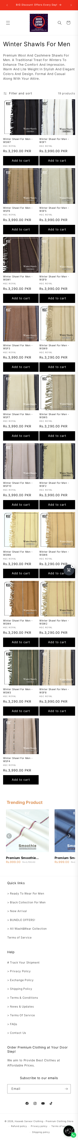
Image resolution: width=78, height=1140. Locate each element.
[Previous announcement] (7, 5)
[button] (8, 22)
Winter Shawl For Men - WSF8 (54, 691)
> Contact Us (16, 1033)
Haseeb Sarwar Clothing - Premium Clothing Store (44, 1121)
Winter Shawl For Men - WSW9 (54, 347)
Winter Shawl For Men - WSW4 (18, 622)
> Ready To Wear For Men (25, 893)
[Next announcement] (71, 5)
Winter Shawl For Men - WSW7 (18, 140)
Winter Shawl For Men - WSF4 (18, 760)
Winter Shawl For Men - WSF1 (54, 140)
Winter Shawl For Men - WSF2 (54, 484)
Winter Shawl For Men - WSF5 (54, 209)
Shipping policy (41, 1132)
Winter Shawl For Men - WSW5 (54, 416)
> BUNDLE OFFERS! (21, 920)
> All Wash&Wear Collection (27, 928)
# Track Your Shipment (23, 962)
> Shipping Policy (19, 989)
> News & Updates (20, 1006)
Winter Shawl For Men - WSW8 (18, 553)
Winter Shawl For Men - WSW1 (18, 278)
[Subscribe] (66, 1089)
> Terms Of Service (21, 1015)
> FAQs (12, 1024)
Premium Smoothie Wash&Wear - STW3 (22, 858)
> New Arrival (17, 911)
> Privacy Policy (19, 971)
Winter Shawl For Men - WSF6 (18, 209)
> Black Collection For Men (26, 902)
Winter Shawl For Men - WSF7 (18, 416)
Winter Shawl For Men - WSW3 (18, 691)
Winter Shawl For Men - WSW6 (54, 553)
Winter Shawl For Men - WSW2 (54, 622)
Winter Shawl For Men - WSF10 (18, 484)
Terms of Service (19, 937)
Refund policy (19, 1126)
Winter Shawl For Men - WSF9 (54, 278)
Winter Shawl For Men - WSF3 (18, 347)
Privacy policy (39, 1126)
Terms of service (61, 1126)
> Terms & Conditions (22, 997)
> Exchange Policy (20, 980)
